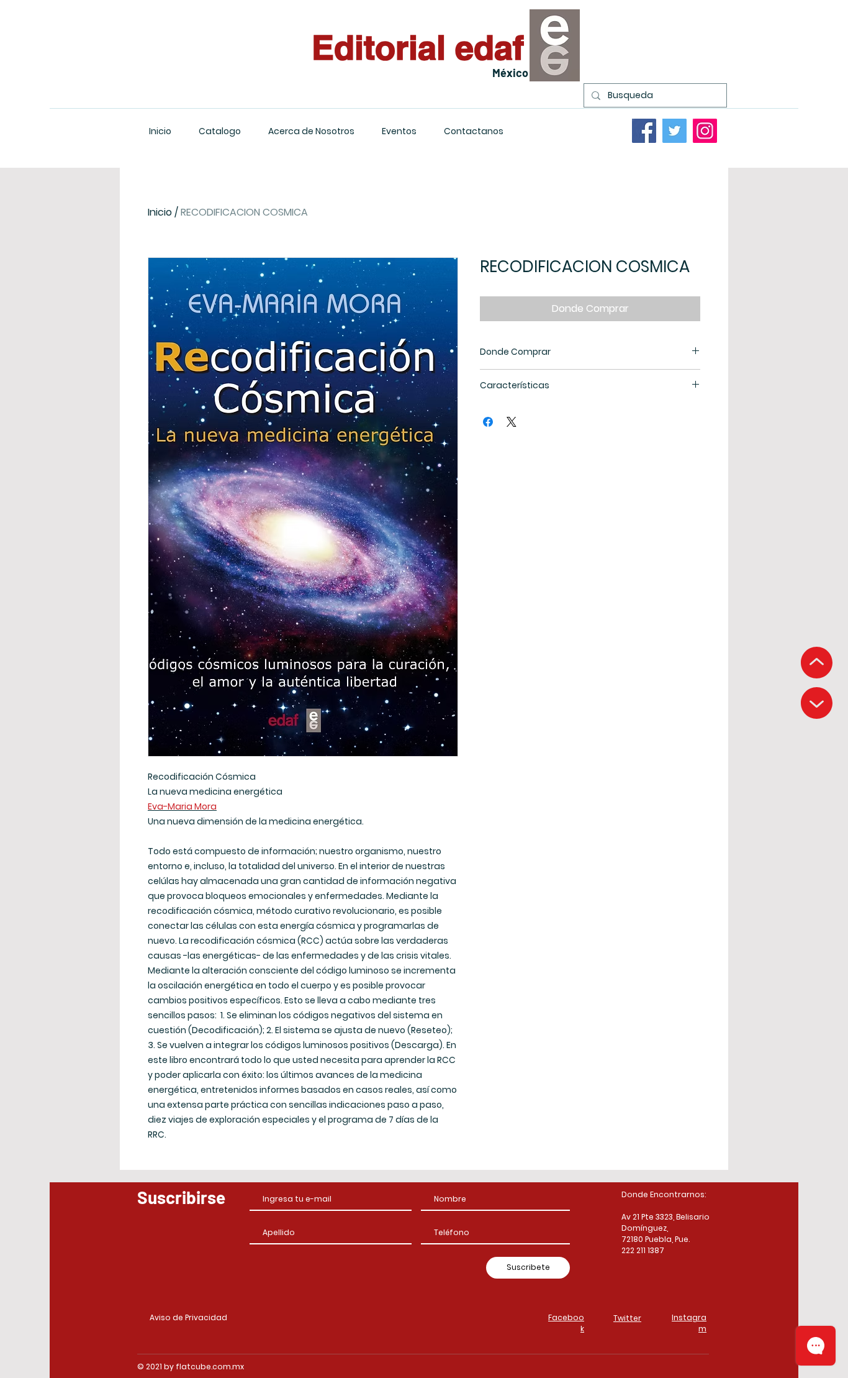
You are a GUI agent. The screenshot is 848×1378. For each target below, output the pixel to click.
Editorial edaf (418, 47)
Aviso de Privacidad (188, 1317)
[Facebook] (644, 131)
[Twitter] (674, 131)
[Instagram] (705, 131)
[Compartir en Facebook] (487, 421)
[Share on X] (511, 421)
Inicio (160, 212)
